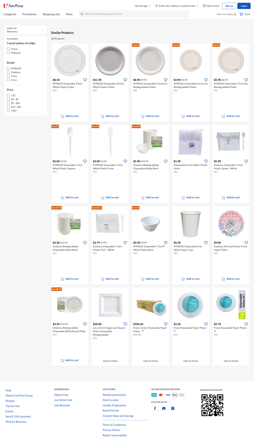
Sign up (229, 5)
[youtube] (163, 410)
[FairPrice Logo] (13, 6)
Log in (244, 5)
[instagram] (172, 410)
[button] (235, 14)
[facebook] (154, 410)
